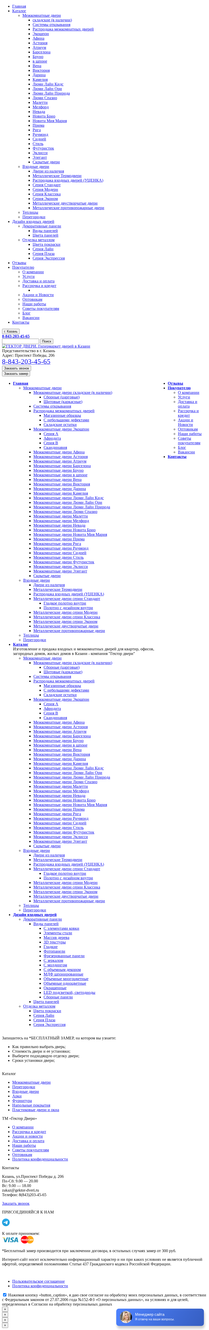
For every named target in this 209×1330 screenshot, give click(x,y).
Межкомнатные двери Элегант (60, 571)
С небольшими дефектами (66, 420)
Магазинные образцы (62, 415)
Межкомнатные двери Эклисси (60, 566)
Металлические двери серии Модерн (65, 612)
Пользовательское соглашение (38, 1281)
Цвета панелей (46, 1001)
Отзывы (175, 383)
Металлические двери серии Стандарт (66, 598)
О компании (188, 392)
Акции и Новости (185, 422)
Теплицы (31, 635)
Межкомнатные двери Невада (59, 525)
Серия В (51, 443)
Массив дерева (56, 937)
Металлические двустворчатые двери (65, 626)
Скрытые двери (47, 576)
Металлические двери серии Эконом (65, 621)
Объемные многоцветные (66, 979)
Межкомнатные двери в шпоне (60, 475)
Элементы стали (58, 933)
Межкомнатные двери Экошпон (61, 429)
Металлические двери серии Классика (66, 617)
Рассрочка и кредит (188, 413)
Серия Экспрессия (49, 1024)
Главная (20, 383)
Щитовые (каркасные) (63, 401)
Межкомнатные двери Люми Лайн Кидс (68, 498)
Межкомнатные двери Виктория (61, 484)
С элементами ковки (61, 928)
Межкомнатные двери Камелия (60, 493)
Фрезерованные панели (64, 956)
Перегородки (34, 640)
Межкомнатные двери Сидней (59, 553)
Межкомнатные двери (42, 388)
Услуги (184, 397)
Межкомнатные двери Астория (60, 456)
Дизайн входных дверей (35, 914)
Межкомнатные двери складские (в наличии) (72, 392)
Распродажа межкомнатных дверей (64, 411)
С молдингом (55, 965)
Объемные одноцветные (65, 983)
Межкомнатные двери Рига (57, 543)
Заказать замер (16, 374)
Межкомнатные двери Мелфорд (61, 521)
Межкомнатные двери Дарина (59, 489)
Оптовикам (188, 429)
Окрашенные (55, 988)
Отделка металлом (39, 1006)
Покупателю (179, 388)
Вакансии (186, 452)
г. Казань (11, 331)
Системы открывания (52, 406)
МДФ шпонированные (63, 974)
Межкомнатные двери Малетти (60, 516)
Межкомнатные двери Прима (59, 539)
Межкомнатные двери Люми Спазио (65, 511)
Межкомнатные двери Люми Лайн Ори (67, 502)
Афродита (52, 438)
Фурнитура (22, 1100)
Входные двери (36, 580)
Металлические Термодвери (57, 589)
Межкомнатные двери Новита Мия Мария (70, 534)
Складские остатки (60, 424)
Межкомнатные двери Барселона (62, 466)
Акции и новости (27, 1136)
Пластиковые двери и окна (35, 1110)
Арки (17, 1096)
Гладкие (51, 947)
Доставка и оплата (187, 403)
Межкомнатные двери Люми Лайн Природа (71, 507)
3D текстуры (55, 942)
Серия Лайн (43, 1015)
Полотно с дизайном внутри (68, 608)
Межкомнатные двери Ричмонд (60, 548)
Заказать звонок (16, 368)
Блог (182, 447)
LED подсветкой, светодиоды (69, 992)
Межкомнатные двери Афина (59, 452)
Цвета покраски (47, 1011)
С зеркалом (53, 960)
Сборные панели (58, 997)
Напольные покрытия (31, 1105)
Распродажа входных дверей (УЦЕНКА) (68, 594)
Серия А (51, 434)
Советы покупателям (189, 440)
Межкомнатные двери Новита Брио (64, 530)
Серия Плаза (44, 1020)
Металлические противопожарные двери (69, 630)
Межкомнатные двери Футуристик (63, 562)
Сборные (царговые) (62, 397)
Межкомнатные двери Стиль (58, 557)
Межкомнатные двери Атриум (59, 461)
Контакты (177, 456)
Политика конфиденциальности (40, 1159)
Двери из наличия (49, 585)
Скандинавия (55, 447)
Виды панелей (46, 924)
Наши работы (190, 434)
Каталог (20, 644)
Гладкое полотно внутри (65, 603)
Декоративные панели (42, 919)
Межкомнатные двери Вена (57, 479)
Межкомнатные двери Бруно (58, 470)
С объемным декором (62, 969)
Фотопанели (54, 951)
